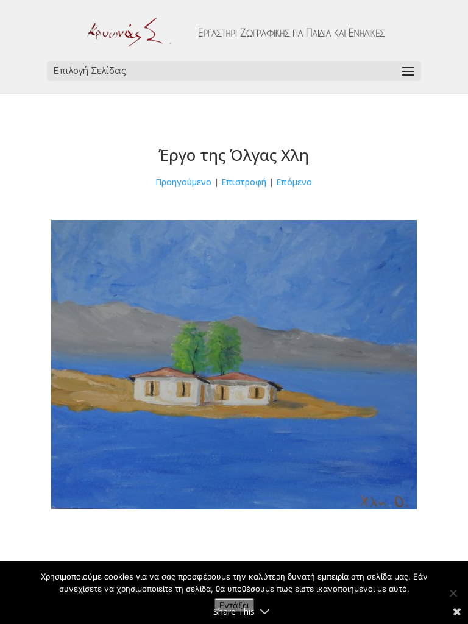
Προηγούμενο (183, 182)
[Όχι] (453, 593)
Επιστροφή (243, 182)
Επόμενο (294, 182)
